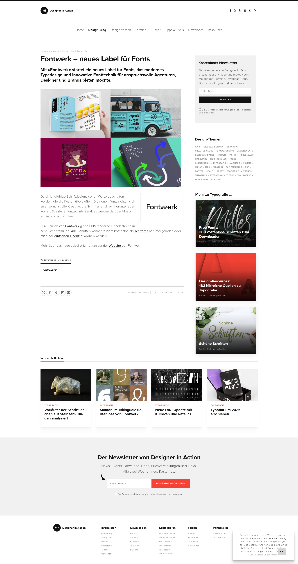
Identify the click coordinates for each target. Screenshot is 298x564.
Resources (215, 30)
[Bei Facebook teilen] (50, 292)
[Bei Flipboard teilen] (62, 292)
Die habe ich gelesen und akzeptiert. (150, 494)
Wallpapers (244, 175)
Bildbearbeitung (214, 147)
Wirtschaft (106, 553)
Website (115, 246)
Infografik (219, 163)
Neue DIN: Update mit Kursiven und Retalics (173, 412)
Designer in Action (57, 10)
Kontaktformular (167, 533)
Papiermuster (234, 167)
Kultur (247, 163)
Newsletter (193, 545)
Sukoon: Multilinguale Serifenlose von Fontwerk (121, 412)
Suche (255, 10)
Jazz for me (219, 537)
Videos (230, 175)
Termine (140, 30)
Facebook (230, 10)
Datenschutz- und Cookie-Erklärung (267, 538)
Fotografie (106, 545)
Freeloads (247, 155)
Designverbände (204, 155)
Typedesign (144, 292)
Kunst (198, 167)
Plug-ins (134, 549)
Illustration (202, 163)
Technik (105, 549)
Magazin (218, 167)
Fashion (233, 155)
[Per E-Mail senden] (68, 292)
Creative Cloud (204, 151)
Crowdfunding (225, 151)
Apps (198, 147)
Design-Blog (97, 30)
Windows (216, 179)
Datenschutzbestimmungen (220, 109)
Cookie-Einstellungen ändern (263, 555)
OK (282, 551)
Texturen (134, 545)
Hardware (201, 159)
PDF (247, 167)
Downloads (196, 30)
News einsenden (167, 537)
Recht (210, 171)
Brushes (134, 541)
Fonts (133, 533)
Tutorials (201, 175)
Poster (199, 171)
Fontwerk (72, 226)
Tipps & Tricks (174, 30)
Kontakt (245, 10)
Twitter (191, 533)
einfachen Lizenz (67, 236)
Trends (247, 171)
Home (80, 30)
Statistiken (233, 171)
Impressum (272, 551)
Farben (222, 155)
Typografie (82, 51)
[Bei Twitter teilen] (44, 292)
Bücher (155, 30)
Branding (131, 292)
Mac (207, 167)
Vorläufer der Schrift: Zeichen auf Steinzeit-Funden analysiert (65, 414)
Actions (134, 537)
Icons (233, 159)
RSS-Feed (193, 541)
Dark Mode (250, 10)
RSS (240, 10)
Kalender (234, 163)
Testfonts (141, 231)
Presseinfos (165, 545)
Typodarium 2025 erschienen (226, 412)
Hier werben (165, 541)
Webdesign (201, 179)
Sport (220, 171)
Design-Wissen (121, 30)
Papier (104, 541)
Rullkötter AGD (220, 533)
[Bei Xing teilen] (56, 292)
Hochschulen (218, 159)
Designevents (245, 151)
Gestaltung (106, 533)
